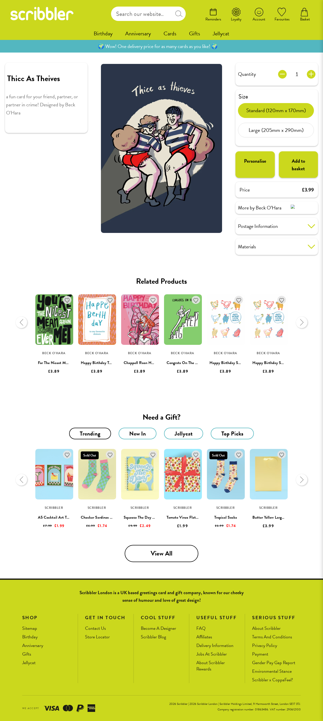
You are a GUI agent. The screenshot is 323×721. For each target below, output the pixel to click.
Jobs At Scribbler (211, 654)
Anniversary (138, 33)
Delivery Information (214, 645)
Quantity (247, 74)
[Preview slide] (21, 322)
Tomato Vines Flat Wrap (186, 517)
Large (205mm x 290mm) (276, 130)
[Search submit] (179, 14)
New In (137, 433)
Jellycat (221, 33)
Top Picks (232, 433)
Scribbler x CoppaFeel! (272, 680)
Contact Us (95, 628)
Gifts (194, 33)
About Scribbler (266, 628)
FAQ (201, 628)
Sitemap (29, 628)
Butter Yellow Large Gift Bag (275, 517)
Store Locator (97, 637)
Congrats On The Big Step (188, 363)
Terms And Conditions (272, 637)
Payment (260, 654)
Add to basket (298, 164)
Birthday (103, 33)
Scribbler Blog (153, 637)
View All (161, 553)
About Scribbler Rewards (210, 666)
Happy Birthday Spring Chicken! (235, 363)
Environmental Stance (272, 671)
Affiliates (204, 637)
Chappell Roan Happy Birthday (149, 363)
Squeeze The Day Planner (144, 517)
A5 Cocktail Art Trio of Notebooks (65, 517)
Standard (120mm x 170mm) (276, 110)
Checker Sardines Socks (100, 517)
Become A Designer (158, 628)
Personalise (255, 161)
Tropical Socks (225, 517)
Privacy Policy (264, 645)
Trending (90, 433)
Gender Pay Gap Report (273, 663)
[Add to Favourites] (67, 300)
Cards (170, 33)
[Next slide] (301, 322)
